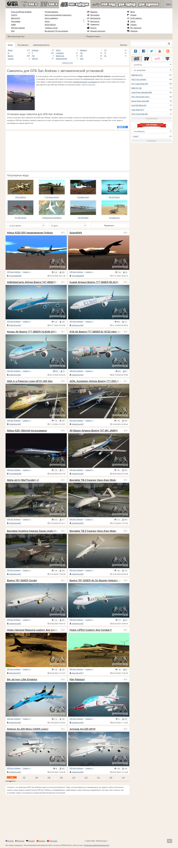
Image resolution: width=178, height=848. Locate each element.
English (11, 841)
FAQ (12, 31)
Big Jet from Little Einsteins (22, 679)
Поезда (93, 27)
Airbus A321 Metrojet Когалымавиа (27, 430)
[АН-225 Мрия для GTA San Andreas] (83, 208)
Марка (10, 45)
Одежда (133, 24)
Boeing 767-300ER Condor (22, 580)
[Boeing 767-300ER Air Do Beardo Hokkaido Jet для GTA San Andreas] (98, 600)
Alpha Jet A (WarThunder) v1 (23, 480)
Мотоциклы (94, 15)
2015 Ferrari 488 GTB (139, 114)
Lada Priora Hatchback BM (141, 92)
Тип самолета (23, 45)
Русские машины (51, 11)
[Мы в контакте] (135, 51)
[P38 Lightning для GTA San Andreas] (20, 187)
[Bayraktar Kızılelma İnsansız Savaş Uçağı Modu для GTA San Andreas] (36, 551)
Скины (132, 21)
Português (53, 841)
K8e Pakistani (77, 679)
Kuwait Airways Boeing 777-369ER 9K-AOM (94, 282)
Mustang (83, 50)
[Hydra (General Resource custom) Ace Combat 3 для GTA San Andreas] (36, 650)
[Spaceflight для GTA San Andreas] (98, 252)
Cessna (11, 58)
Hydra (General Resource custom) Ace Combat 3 (33, 630)
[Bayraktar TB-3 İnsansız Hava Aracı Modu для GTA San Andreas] (98, 500)
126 (36, 777)
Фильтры (123, 45)
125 (48, 777)
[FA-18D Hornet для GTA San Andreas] (20, 208)
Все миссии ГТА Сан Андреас (56, 31)
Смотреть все (67, 62)
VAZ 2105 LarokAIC (138, 79)
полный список (152, 118)
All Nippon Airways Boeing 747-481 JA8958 (94, 430)
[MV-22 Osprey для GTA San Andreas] (114, 187)
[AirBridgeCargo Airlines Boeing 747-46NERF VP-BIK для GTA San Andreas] (36, 302)
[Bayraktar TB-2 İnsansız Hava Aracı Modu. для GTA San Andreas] (98, 551)
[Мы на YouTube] (160, 51)
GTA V (58, 50)
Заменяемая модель (41, 45)
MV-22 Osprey (114, 197)
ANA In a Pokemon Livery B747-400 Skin (30, 381)
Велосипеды (95, 18)
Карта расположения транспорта (58, 15)
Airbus (10, 50)
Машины (93, 11)
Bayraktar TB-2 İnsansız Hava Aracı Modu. (93, 530)
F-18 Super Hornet (52, 197)
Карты (47, 21)
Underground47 (15, 325)
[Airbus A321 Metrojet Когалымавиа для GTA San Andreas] (36, 450)
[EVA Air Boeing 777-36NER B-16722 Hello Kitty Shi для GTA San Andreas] (98, 351)
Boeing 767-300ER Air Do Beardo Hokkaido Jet (95, 580)
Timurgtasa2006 (15, 275)
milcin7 (136, 136)
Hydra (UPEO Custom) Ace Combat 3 (91, 630)
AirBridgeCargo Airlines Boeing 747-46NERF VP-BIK (33, 282)
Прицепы (134, 31)
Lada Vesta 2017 (137, 109)
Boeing (10, 56)
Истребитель (114, 217)
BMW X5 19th (136, 88)
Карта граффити (51, 18)
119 (123, 777)
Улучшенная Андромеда (51, 217)
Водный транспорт (97, 31)
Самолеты (94, 24)
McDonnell (60, 56)
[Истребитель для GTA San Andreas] (114, 208)
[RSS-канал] (168, 51)
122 (86, 777)
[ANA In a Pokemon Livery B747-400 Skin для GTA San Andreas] (36, 401)
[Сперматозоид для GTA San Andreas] (83, 187)
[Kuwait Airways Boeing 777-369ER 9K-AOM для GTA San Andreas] (98, 302)
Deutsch (32, 841)
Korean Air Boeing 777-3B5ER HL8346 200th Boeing (33, 331)
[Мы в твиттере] (152, 51)
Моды (132, 11)
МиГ (82, 58)
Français (21, 841)
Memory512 (15, 18)
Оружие (133, 15)
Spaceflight (76, 232)
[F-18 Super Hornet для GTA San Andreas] (51, 187)
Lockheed (60, 53)
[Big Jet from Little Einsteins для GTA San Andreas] (36, 699)
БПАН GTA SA (50, 24)
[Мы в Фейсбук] (143, 51)
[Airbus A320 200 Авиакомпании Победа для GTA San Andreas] (36, 252)
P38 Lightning (20, 197)
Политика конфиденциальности (96, 845)
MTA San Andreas (18, 27)
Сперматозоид (83, 197)
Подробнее (151, 140)
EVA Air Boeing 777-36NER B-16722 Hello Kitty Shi (95, 331)
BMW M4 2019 (137, 75)
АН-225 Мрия (83, 217)
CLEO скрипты (136, 18)
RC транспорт (136, 27)
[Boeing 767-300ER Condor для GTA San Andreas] (36, 600)
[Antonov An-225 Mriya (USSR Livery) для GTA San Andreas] (36, 749)
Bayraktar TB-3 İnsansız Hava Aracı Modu (93, 480)
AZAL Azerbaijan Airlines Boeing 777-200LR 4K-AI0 (95, 381)
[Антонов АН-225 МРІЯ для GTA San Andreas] (98, 749)
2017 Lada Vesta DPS (139, 83)
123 (73, 777)
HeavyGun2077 (15, 673)
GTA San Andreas (13, 272)
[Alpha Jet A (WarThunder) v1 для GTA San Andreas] (36, 500)
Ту (105, 53)
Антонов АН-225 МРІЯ (82, 729)
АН (81, 53)
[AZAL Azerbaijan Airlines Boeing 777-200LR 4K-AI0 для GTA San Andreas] (98, 401)
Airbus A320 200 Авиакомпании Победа (30, 232)
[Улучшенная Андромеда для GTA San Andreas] (51, 208)
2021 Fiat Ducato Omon (140, 96)
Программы (15, 21)
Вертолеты (94, 21)
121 (98, 777)
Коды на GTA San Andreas (21, 11)
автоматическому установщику (85, 82)
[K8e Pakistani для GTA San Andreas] (98, 699)
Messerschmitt (61, 58)
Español (42, 841)
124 (61, 777)
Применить (109, 225)
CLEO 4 (14, 15)
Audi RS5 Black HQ (138, 105)
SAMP (13, 24)
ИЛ (81, 56)
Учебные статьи (51, 27)
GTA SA (35, 58)
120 (110, 777)
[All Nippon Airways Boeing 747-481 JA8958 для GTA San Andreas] (98, 450)
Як (105, 56)
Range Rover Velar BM (140, 101)
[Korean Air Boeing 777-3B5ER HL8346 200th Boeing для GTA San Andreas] (36, 351)
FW (33, 56)
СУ (105, 50)
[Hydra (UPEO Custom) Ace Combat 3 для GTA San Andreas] (98, 650)
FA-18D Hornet (20, 217)
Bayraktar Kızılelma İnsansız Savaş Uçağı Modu (33, 530)
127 (24, 777)
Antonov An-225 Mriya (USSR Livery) (27, 729)
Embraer (35, 50)
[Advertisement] (67, 150)
